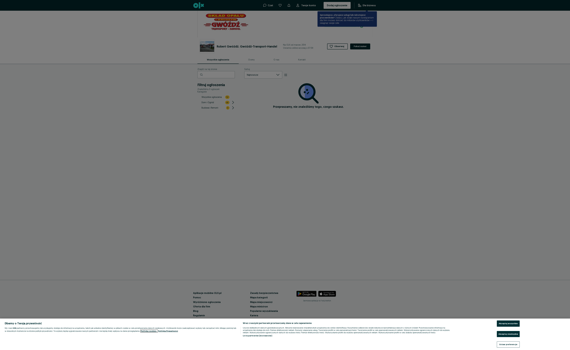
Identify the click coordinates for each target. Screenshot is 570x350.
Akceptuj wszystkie (508, 323)
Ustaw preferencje (508, 344)
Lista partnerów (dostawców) (257, 335)
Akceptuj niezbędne (508, 334)
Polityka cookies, (149, 331)
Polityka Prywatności (168, 331)
